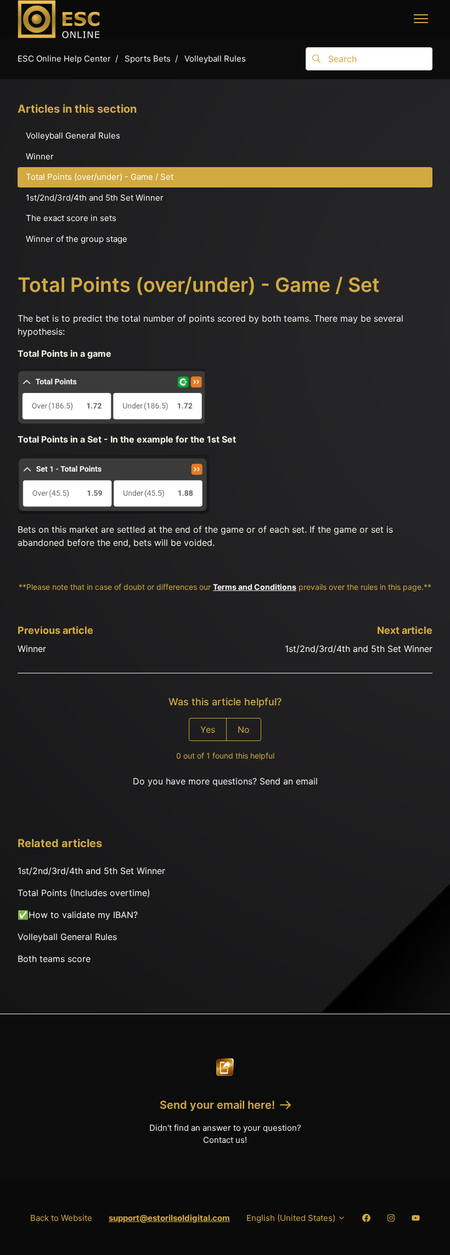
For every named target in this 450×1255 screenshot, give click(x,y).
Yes (207, 729)
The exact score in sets (71, 218)
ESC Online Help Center (64, 58)
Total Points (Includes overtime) (84, 892)
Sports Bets (148, 58)
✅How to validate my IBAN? (78, 914)
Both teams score (54, 958)
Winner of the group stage (76, 239)
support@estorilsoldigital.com (169, 1218)
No (244, 729)
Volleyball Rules (215, 58)
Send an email (289, 781)
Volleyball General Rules (67, 936)
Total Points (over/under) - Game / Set (99, 177)
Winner (32, 648)
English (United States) (292, 1218)
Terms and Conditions (254, 586)
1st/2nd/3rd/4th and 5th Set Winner (358, 648)
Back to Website (61, 1218)
